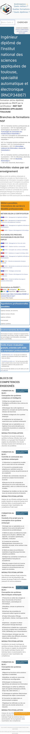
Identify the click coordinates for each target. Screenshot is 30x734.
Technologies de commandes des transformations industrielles (13, 131)
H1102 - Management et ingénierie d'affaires (16, 217)
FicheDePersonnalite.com (8, 361)
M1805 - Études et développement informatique (16, 230)
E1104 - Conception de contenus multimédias (16, 249)
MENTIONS (15, 729)
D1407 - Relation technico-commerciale (15, 246)
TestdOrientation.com (7, 354)
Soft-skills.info (4, 370)
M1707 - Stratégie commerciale (13, 271)
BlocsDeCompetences (21, 4)
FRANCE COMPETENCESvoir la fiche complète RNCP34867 (22, 31)
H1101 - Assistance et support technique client (16, 253)
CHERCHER (22, 22)
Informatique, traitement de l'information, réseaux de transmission (13, 148)
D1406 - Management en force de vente (15, 243)
